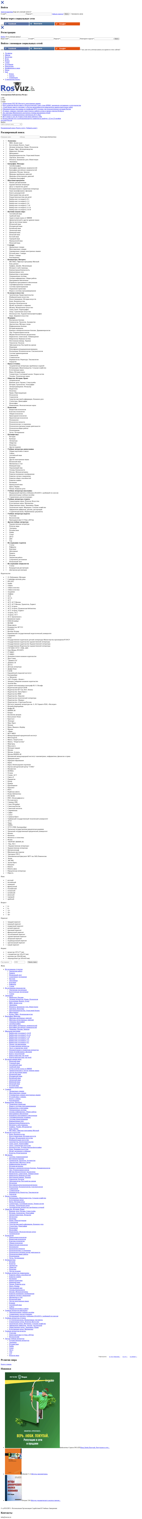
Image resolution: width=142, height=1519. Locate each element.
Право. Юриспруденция (17, 1220)
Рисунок (12, 979)
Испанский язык (15, 1074)
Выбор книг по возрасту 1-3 (19, 1040)
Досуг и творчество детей (18, 1048)
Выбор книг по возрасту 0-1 (19, 1042)
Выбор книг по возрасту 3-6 (19, 1039)
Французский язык (16, 1087)
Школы (7, 55)
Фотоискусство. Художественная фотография (25, 1147)
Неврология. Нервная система (20, 1175)
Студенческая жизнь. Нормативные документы (26, 1320)
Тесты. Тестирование (16, 1258)
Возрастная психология (17, 1239)
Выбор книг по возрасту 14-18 (20, 1033)
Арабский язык (14, 1067)
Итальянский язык (15, 1076)
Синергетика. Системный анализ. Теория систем (26, 1203)
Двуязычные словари (16, 1091)
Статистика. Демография (18, 1226)
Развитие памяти (15, 1277)
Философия (13, 1230)
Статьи (11, 986)
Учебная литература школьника (16, 1310)
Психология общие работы (18, 1254)
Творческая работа (15, 971)
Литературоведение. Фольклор (20, 1215)
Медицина (8, 1155)
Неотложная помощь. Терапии (20, 1177)
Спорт (7, 62)
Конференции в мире (12, 68)
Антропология (14, 1233)
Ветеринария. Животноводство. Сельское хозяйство (27, 1198)
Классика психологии (17, 1241)
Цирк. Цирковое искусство (18, 1149)
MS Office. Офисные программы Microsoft (24, 1130)
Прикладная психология (17, 1237)
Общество (12, 1267)
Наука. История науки (17, 1202)
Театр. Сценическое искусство (20, 1145)
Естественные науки (16, 1200)
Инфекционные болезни (18, 1164)
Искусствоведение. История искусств (22, 1136)
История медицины (16, 1166)
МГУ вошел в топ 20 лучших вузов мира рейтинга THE (22, 116)
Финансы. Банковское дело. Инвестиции (23, 1007)
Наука (7, 70)
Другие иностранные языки (19, 1301)
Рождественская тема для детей (20, 1057)
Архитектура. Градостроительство (21, 1142)
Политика (12, 1218)
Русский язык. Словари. (17, 1097)
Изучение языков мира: (13, 1059)
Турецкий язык (14, 1063)
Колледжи (8, 57)
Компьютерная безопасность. (19, 1123)
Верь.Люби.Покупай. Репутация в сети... (95, 1447)
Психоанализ (13, 1247)
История (12, 1262)
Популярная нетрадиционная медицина (23, 1185)
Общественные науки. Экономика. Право (24, 1327)
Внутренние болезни (16, 1159)
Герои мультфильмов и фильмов (20, 1052)
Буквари (12, 1303)
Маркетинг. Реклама (16, 997)
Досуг (11, 1350)
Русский (4, 120)
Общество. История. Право (14, 1209)
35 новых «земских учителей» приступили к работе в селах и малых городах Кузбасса (33, 111)
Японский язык (14, 1061)
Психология (13, 1228)
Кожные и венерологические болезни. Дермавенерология (29, 1168)
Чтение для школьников (17, 1044)
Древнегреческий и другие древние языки (24, 1070)
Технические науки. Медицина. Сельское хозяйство (27, 1323)
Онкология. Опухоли (16, 1179)
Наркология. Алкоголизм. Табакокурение (24, 1174)
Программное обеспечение (18, 1114)
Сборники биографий (17, 1022)
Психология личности (17, 1248)
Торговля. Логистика (16, 1009)
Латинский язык (15, 1080)
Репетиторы (9, 66)
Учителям (12, 1333)
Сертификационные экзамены (20, 1117)
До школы (8, 53)
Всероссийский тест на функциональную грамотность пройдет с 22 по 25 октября (31, 118)
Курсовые (12, 982)
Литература (13, 1265)
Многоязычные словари (17, 1093)
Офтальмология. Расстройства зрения (22, 1181)
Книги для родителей (16, 1054)
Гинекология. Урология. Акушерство (22, 1160)
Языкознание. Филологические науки (22, 1232)
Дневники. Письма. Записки (19, 1029)
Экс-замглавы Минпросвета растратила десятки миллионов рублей (26, 113)
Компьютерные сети (16, 1121)
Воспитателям (14, 1337)
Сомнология (13, 1188)
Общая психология (16, 1243)
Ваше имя (5, 39)
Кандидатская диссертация (18, 992)
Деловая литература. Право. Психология (23, 999)
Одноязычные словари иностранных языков (25, 1095)
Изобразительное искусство (19, 1140)
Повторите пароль (87, 39)
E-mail (3, 14)
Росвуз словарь (6, 1364)
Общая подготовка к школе (18, 1308)
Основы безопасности (17, 1290)
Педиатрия (13, 1183)
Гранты (11, 76)
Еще (6, 72)
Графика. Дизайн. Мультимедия (20, 1127)
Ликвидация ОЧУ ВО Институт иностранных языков (21, 103)
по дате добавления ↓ (114, 1356)
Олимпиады (13, 77)
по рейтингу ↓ (133, 1356)
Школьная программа (12, 1031)
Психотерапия (14, 1256)
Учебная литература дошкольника (17, 1273)
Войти (3, 37)
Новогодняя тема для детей (18, 1055)
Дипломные (13, 980)
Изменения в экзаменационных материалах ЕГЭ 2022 (21, 115)
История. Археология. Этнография (21, 1213)
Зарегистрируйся (7, 12)
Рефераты (12, 984)
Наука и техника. (11, 1196)
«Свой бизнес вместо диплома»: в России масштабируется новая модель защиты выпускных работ (37, 107)
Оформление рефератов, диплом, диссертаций (25, 1325)
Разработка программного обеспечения (23, 1115)
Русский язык (14, 1085)
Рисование (13, 1278)
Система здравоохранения (18, 1157)
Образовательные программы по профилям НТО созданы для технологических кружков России (36, 109)
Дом (10, 1352)
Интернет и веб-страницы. (18, 1125)
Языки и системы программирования (22, 1106)
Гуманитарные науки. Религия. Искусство (24, 1322)
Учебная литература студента (15, 1318)
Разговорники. (14, 1100)
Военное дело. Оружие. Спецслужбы (22, 1211)
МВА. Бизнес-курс (15, 1003)
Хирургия (12, 1194)
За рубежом (9, 64)
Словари (8, 1089)
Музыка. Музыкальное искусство (21, 1138)
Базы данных (13, 1129)
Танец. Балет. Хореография (18, 1144)
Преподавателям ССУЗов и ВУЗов (21, 1335)
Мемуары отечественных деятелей (21, 1020)
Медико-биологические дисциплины (22, 1172)
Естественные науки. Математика (21, 1329)
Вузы (7, 59)
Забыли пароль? (58, 14)
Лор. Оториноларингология (19, 1170)
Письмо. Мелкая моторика (18, 1292)
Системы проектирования (18, 1119)
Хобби (11, 1346)
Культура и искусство (12, 1132)
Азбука (11, 1307)
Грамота (12, 973)
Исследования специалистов (15, 988)
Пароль (29, 14)
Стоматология (14, 1190)
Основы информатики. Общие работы (22, 1112)
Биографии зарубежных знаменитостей (23, 1025)
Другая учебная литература (14, 1338)
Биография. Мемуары (12, 1016)
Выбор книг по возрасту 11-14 (20, 1035)
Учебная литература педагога (15, 1331)
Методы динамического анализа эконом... (46, 1500)
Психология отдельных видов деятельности (24, 1252)
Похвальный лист (15, 975)
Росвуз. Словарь (15, 1099)
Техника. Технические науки (19, 1205)
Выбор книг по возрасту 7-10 (19, 1037)
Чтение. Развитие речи (17, 1284)
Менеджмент (13, 1012)
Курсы (7, 61)
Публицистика (10, 1260)
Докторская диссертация (18, 990)
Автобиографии (15, 1024)
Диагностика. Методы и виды (19, 1162)
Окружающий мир (15, 1288)
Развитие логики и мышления (19, 1295)
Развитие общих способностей (20, 1275)
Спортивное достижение (18, 977)
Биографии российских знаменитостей (23, 1027)
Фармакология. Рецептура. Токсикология (23, 1192)
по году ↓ (125, 1356)
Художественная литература (19, 1046)
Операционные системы (18, 1110)
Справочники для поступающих (20, 1314)
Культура (12, 1263)
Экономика (9, 995)
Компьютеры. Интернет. (13, 1102)
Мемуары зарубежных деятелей (20, 1018)
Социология (13, 1222)
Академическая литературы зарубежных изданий (26, 1207)
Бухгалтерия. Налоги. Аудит (19, 1001)
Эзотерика (13, 1342)
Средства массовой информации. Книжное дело (26, 1224)
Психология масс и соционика (20, 1250)
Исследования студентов (14, 969)
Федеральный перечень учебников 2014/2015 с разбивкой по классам (33, 1316)
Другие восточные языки (18, 1072)
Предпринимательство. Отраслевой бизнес (24, 1010)
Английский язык (15, 1065)
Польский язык (14, 1084)
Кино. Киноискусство (17, 1134)
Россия (9, 120)
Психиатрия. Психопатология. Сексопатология (26, 1187)
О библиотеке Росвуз (12, 79)
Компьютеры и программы (18, 1108)
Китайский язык (15, 1078)
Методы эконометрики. (39, 1474)
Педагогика (13, 1217)
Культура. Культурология (18, 1153)
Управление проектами (17, 1104)
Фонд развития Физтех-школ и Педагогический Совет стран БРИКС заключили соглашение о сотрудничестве (41, 105)
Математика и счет (16, 1297)
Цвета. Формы (14, 1286)
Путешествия (14, 1344)
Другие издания (14, 1271)
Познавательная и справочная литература (24, 1050)
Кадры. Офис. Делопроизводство (21, 1014)
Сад (10, 1353)
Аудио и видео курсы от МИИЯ (20, 1069)
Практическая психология (18, 1245)
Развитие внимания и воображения (21, 1293)
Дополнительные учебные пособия (21, 1312)
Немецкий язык (14, 1082)
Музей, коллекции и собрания (19, 1151)
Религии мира (14, 1355)
